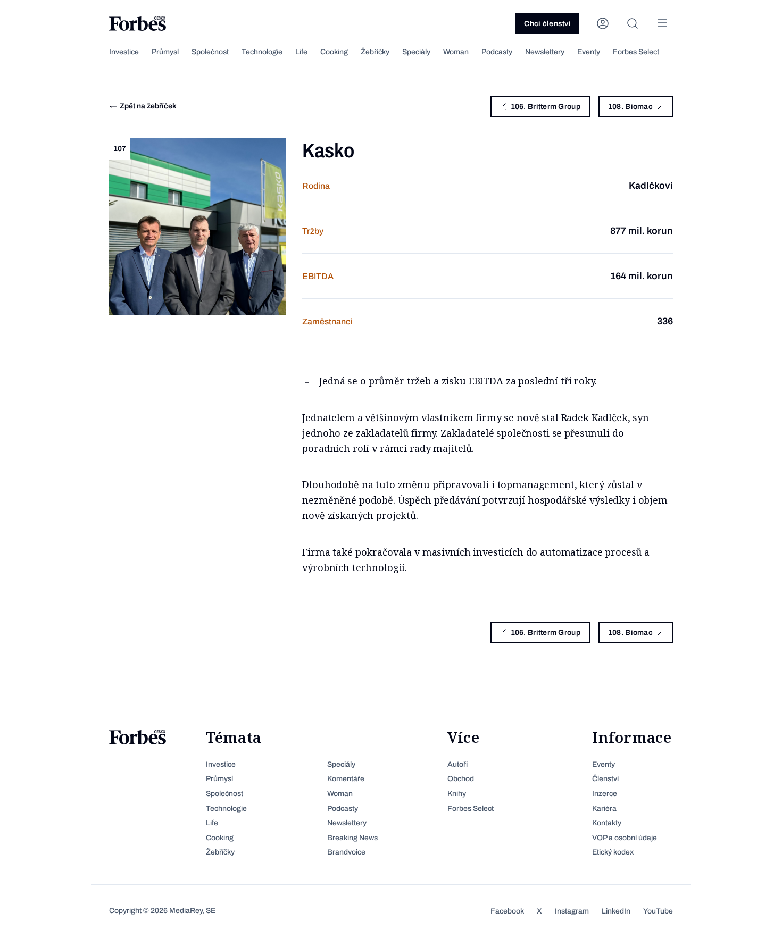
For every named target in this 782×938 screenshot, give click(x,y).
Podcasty (496, 52)
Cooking (334, 52)
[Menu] (662, 23)
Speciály (416, 52)
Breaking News (352, 838)
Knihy (456, 794)
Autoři (457, 764)
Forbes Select (636, 52)
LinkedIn (616, 911)
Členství (605, 779)
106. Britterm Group (545, 107)
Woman (456, 52)
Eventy (588, 52)
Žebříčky (375, 52)
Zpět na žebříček (148, 106)
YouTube (658, 911)
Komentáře (345, 779)
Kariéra (604, 809)
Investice (124, 52)
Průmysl (165, 52)
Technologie (262, 52)
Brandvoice (346, 852)
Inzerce (604, 794)
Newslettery (544, 52)
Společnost (210, 52)
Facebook (507, 911)
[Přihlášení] (602, 23)
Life (301, 52)
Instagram (572, 911)
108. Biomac (630, 107)
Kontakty (606, 823)
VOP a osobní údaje (624, 838)
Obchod (460, 779)
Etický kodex (613, 852)
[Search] (632, 23)
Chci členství (547, 24)
